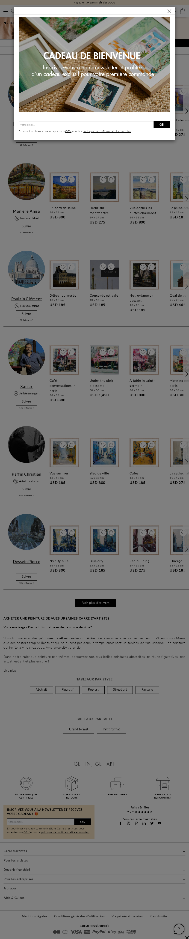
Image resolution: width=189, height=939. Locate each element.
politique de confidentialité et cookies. (107, 131)
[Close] (169, 11)
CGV (68, 131)
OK (161, 124)
